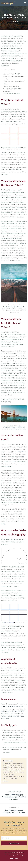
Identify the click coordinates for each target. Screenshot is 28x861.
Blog (21, 855)
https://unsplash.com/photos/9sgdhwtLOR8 (14, 307)
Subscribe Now (14, 843)
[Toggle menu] (25, 3)
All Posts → (6, 781)
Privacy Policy (14, 858)
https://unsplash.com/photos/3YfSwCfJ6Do (14, 427)
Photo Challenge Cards (11, 855)
